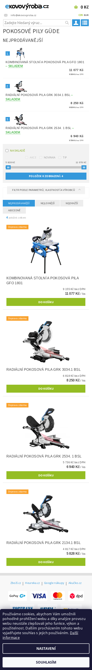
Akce (33, 157)
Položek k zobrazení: (46, 176)
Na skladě (17, 150)
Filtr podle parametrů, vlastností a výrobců (44, 190)
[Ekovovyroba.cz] (23, 5)
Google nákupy (54, 583)
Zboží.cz (15, 583)
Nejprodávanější (19, 203)
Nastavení (46, 648)
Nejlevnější (48, 203)
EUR (86, 15)
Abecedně (14, 210)
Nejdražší (72, 203)
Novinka (49, 157)
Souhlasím (46, 662)
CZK (81, 15)
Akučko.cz (75, 583)
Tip (65, 157)
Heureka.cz (32, 583)
